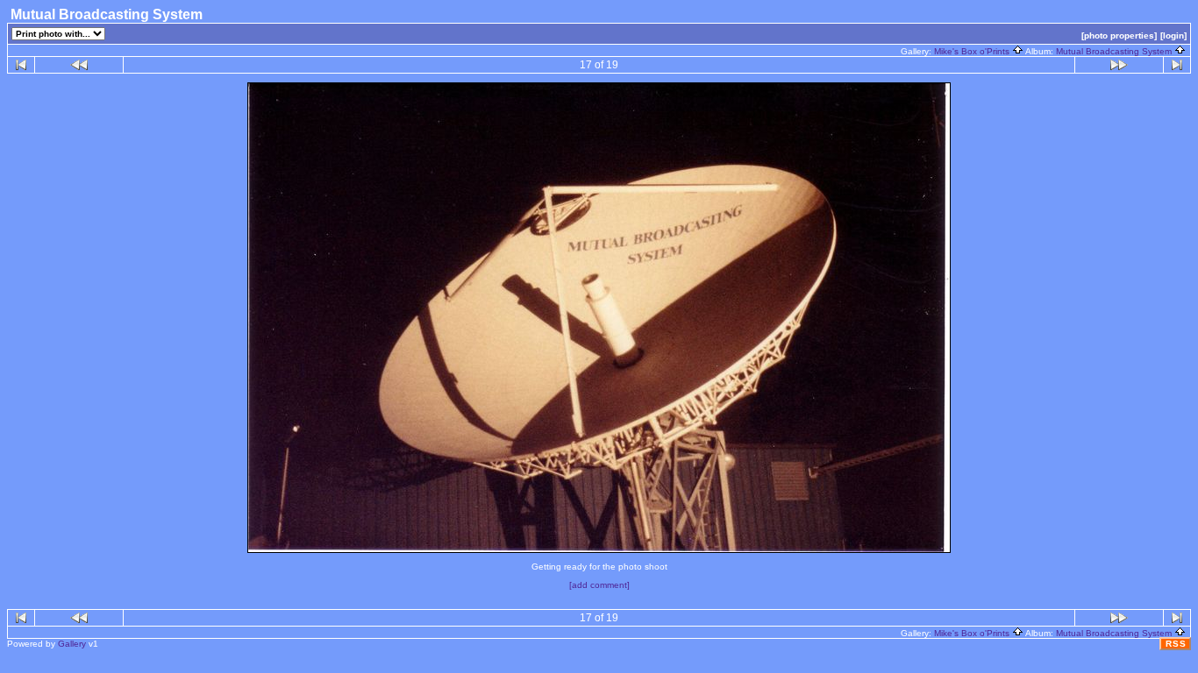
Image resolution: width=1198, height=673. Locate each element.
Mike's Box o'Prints (973, 51)
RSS (1176, 643)
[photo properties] (1119, 35)
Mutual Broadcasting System (1115, 51)
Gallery (72, 643)
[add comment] (599, 585)
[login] (1173, 35)
